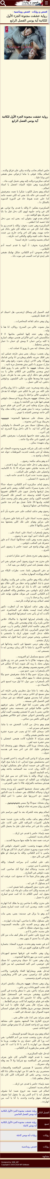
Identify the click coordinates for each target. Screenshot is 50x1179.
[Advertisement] (25, 87)
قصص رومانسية (29, 1146)
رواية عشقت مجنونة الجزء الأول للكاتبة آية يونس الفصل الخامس (19, 1112)
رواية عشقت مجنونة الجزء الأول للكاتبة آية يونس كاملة (19, 1124)
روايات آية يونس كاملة (27, 1135)
